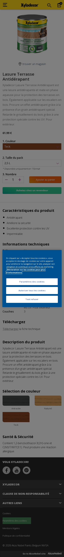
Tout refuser (32, 299)
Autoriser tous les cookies (32, 290)
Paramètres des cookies (32, 281)
